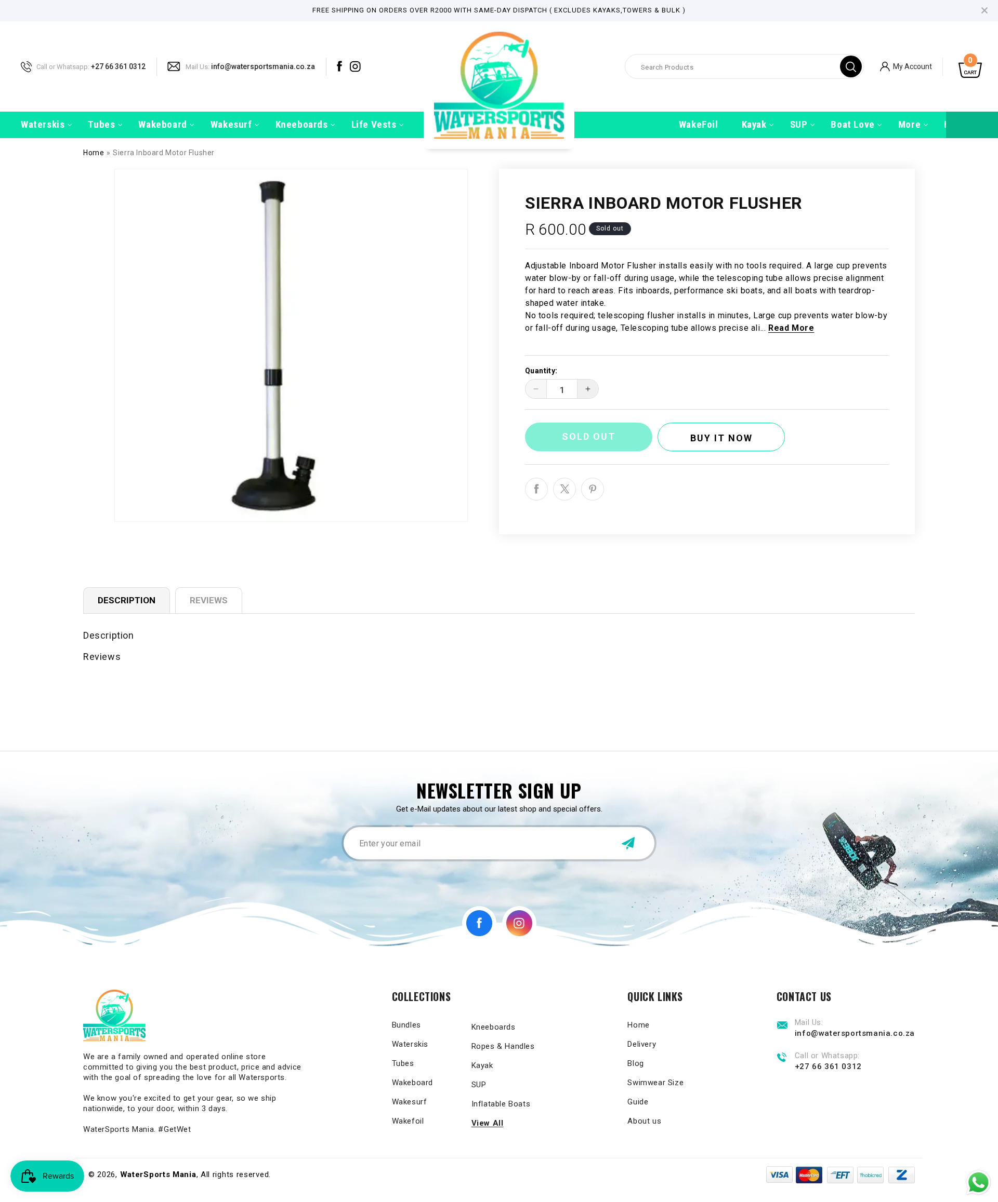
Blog (635, 1063)
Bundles (406, 1025)
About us (644, 1121)
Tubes (403, 1063)
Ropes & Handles (503, 1046)
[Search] (851, 66)
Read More (791, 328)
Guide (637, 1101)
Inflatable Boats (501, 1104)
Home (93, 152)
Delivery (641, 1044)
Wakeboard (412, 1082)
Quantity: (541, 371)
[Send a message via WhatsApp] (978, 1182)
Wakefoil (408, 1121)
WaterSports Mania (158, 1174)
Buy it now (721, 438)
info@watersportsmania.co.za (263, 66)
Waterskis (410, 1044)
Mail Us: (197, 66)
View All (487, 1123)
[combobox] (744, 66)
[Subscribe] (627, 843)
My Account (912, 66)
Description (126, 600)
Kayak (482, 1065)
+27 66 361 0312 (118, 66)
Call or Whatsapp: (62, 66)
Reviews (209, 600)
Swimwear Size (655, 1082)
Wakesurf (409, 1101)
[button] (42, 125)
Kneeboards (493, 1027)
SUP (479, 1084)
